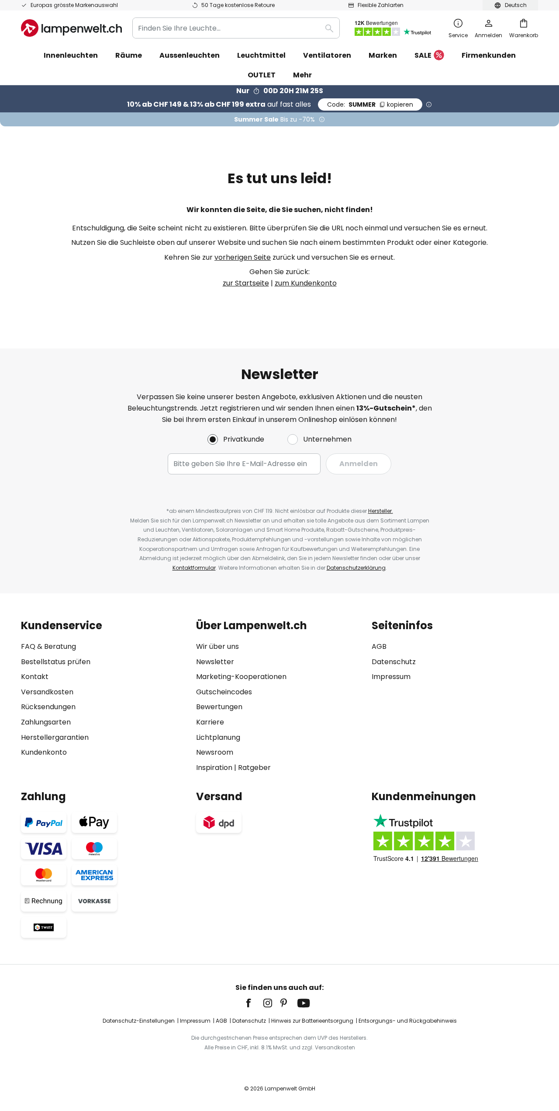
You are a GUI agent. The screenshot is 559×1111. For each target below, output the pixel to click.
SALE (422, 55)
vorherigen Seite (242, 257)
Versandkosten (47, 692)
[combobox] (236, 28)
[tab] (104, 696)
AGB (379, 646)
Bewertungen (219, 707)
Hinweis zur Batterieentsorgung (312, 1020)
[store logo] (71, 28)
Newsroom (214, 752)
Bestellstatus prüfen (55, 662)
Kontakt (34, 677)
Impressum (391, 677)
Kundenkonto (44, 752)
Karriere (210, 722)
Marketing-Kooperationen (241, 677)
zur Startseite (246, 283)
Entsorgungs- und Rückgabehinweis (408, 1020)
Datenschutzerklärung (356, 567)
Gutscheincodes (224, 692)
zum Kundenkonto (306, 283)
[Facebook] (254, 1003)
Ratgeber (254, 768)
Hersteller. (380, 511)
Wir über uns (217, 646)
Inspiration (214, 768)
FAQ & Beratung (48, 646)
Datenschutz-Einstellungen (139, 1020)
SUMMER (370, 104)
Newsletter (215, 662)
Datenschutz (394, 662)
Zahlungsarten (46, 722)
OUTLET (262, 75)
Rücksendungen (48, 707)
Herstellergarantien (55, 737)
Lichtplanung (218, 737)
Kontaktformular (194, 567)
